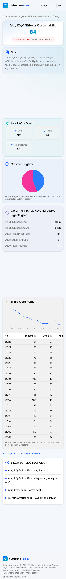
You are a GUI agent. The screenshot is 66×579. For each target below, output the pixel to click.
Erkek (45, 335)
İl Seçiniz (45, 5)
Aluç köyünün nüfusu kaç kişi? (26, 470)
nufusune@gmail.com (16, 576)
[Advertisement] (33, 96)
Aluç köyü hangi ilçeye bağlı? (25, 490)
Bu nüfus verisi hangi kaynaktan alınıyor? (32, 498)
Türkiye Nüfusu (10, 16)
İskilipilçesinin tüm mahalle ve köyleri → (23, 453)
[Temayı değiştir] (59, 5)
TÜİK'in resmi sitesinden (13, 573)
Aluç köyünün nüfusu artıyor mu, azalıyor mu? (31, 480)
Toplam (29, 335)
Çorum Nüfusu (28, 16)
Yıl (6, 335)
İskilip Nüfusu (45, 16)
